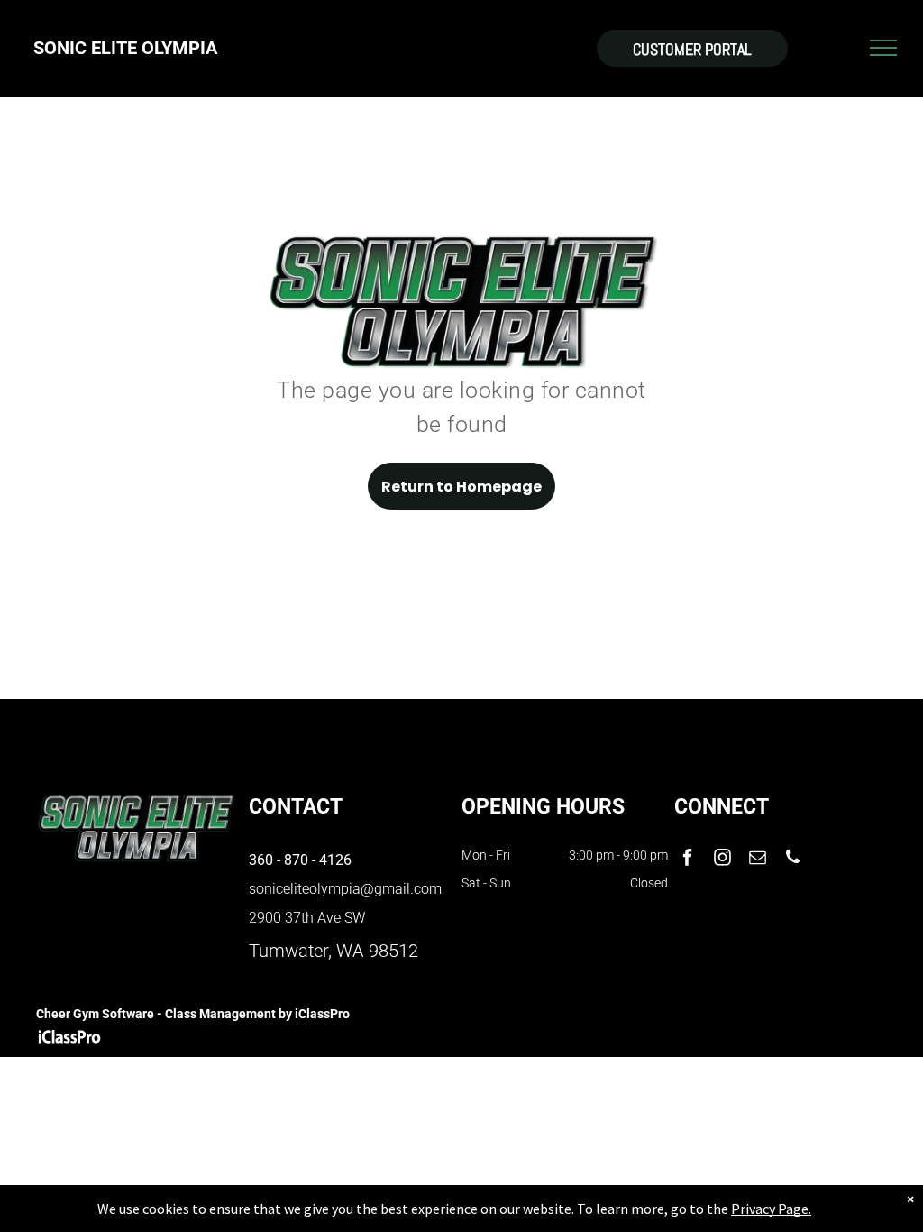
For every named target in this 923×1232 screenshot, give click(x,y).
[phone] (793, 859)
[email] (758, 859)
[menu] (883, 47)
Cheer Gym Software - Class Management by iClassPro (193, 1014)
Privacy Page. (771, 1209)
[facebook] (687, 859)
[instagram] (722, 859)
